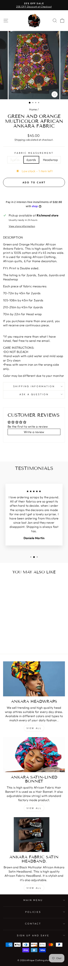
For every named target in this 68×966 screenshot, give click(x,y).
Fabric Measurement (34, 152)
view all (34, 808)
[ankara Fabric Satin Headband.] (34, 834)
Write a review (34, 432)
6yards (31, 160)
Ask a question (34, 394)
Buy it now (34, 193)
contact (33, 923)
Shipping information (34, 386)
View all (34, 728)
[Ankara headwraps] (34, 678)
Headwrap (50, 160)
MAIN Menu (33, 900)
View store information (22, 226)
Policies (33, 911)
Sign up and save (33, 935)
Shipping (20, 139)
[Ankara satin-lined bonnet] (34, 754)
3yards (15, 160)
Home (33, 109)
